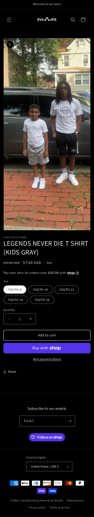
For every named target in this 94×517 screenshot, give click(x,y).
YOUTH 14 (15, 300)
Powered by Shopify (51, 500)
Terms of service (59, 507)
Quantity (9, 310)
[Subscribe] (70, 421)
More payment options (47, 359)
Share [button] (12, 372)
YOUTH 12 (66, 289)
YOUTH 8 (14, 289)
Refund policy (75, 500)
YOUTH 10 (40, 289)
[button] (9, 20)
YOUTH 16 (42, 300)
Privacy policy (37, 507)
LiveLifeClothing (29, 500)
